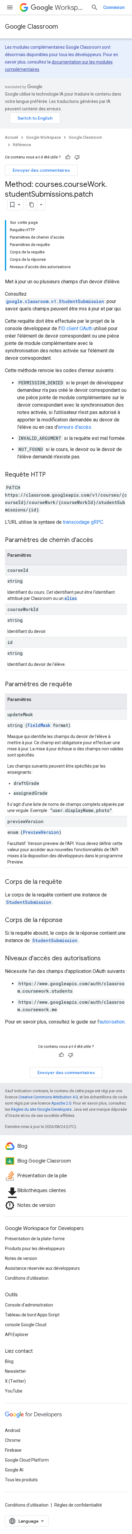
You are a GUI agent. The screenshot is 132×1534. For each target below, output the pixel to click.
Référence (22, 144)
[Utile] (67, 157)
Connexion (114, 7)
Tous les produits (21, 1479)
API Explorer (17, 1334)
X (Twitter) (15, 1381)
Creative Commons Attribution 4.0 (48, 1097)
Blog (9, 1361)
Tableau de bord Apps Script (32, 1314)
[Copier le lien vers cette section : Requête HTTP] (52, 475)
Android (12, 1430)
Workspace (70, 7)
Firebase (13, 1450)
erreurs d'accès (74, 427)
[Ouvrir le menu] (10, 7)
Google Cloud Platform (27, 1460)
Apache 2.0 (61, 1103)
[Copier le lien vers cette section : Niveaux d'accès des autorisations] (107, 958)
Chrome (13, 1440)
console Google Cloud (25, 1324)
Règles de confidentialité (78, 1505)
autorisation (112, 1022)
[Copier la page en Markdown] (31, 204)
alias (70, 598)
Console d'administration (29, 1304)
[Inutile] (77, 157)
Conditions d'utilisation (27, 1278)
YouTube (13, 1390)
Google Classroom (31, 27)
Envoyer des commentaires (41, 170)
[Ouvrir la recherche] (94, 7)
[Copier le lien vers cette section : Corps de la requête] (68, 882)
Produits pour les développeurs (35, 1248)
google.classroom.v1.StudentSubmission (55, 301)
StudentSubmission (28, 902)
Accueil (11, 137)
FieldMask (39, 725)
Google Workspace (43, 137)
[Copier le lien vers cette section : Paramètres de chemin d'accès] (99, 540)
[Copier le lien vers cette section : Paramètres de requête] (78, 684)
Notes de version (21, 1258)
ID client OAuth (76, 328)
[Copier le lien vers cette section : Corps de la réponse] (69, 920)
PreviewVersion (41, 832)
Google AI (14, 1469)
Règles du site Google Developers (41, 1109)
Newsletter (15, 1371)
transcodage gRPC (83, 522)
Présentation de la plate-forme (35, 1238)
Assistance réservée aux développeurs (42, 1268)
